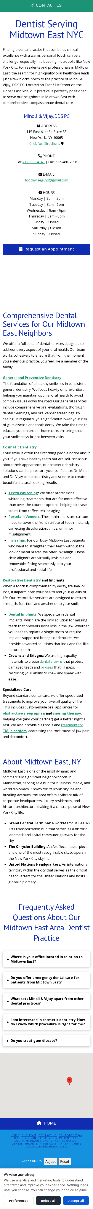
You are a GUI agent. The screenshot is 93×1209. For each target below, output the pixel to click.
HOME (50, 1123)
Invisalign (70, 1141)
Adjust (50, 1161)
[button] (46, 959)
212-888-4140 (33, 162)
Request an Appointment (49, 249)
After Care (48, 1143)
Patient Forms (70, 1143)
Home (15, 1135)
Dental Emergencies (42, 1146)
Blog (64, 1146)
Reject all (48, 1200)
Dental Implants (25, 1143)
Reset (64, 1161)
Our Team (28, 1135)
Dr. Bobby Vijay (70, 1135)
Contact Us (47, 1135)
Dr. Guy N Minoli (27, 1138)
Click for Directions (44, 143)
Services (50, 1138)
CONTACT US (49, 5)
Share (55, 1141)
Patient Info (69, 1138)
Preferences (18, 1200)
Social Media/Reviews (31, 1141)
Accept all (76, 1200)
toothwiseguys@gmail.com (46, 180)
